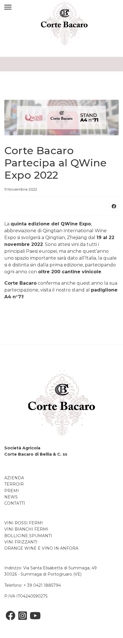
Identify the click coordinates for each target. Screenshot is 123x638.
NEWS (11, 497)
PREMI (11, 490)
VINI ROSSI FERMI (23, 522)
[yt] (35, 615)
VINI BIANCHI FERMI (26, 529)
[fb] (10, 615)
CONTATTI (14, 503)
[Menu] (15, 7)
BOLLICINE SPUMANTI (28, 535)
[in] (22, 615)
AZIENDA (14, 477)
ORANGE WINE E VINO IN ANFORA (42, 548)
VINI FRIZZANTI (20, 542)
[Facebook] (114, 206)
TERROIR (14, 484)
